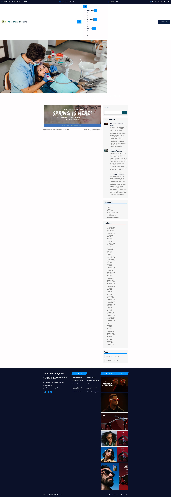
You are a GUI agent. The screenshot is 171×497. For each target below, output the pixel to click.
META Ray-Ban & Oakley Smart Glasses (117, 124)
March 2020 (110, 277)
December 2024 (111, 233)
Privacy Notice (124, 494)
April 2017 (109, 328)
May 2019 (109, 293)
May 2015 (109, 346)
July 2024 (109, 236)
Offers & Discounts (77, 377)
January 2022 (110, 254)
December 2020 (111, 267)
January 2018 (110, 314)
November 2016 (111, 336)
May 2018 (109, 309)
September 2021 (111, 261)
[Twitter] (48, 392)
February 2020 (110, 278)
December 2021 (111, 256)
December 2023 (111, 241)
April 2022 (109, 253)
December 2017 (111, 315)
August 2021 (110, 262)
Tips (108, 214)
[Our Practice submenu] (95, 10)
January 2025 (110, 232)
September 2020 (111, 272)
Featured (109, 210)
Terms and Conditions (114, 494)
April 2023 (109, 246)
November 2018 (111, 301)
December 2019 (111, 281)
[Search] (124, 112)
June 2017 (109, 325)
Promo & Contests (111, 212)
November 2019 (111, 283)
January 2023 (110, 248)
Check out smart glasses (93, 392)
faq (117, 356)
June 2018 (109, 307)
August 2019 (110, 288)
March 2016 (110, 342)
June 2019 (109, 291)
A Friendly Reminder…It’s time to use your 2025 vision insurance (117, 173)
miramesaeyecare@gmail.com (52, 388)
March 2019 (110, 296)
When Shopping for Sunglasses (92, 129)
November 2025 (111, 227)
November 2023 (111, 243)
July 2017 (109, 323)
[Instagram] (51, 392)
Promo (108, 360)
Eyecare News (76, 383)
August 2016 (110, 339)
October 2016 (110, 338)
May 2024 (109, 238)
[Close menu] (85, 6)
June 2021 (109, 264)
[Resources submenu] (94, 28)
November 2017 (111, 317)
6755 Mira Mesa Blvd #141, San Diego (54, 382)
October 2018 (110, 302)
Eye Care (109, 207)
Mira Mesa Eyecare (17, 21)
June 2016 (109, 341)
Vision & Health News (112, 217)
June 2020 (109, 273)
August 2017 (110, 322)
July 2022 (109, 251)
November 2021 (111, 257)
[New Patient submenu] (95, 19)
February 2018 (110, 312)
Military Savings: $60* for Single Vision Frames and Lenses (117, 150)
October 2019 (110, 285)
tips (116, 360)
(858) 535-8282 (49, 385)
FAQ (108, 209)
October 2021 (110, 259)
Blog (108, 206)
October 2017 (110, 318)
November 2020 (111, 269)
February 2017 (110, 331)
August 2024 (110, 235)
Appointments (164, 21)
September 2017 (111, 320)
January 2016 (110, 344)
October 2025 (110, 228)
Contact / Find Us (91, 377)
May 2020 (109, 275)
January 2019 (110, 297)
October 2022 (110, 249)
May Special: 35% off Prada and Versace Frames (56, 129)
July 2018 (109, 306)
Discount (109, 356)
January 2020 (110, 280)
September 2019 (111, 286)
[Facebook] (46, 392)
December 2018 (111, 299)
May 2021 (109, 265)
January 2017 (110, 333)
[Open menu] (79, 21)
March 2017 (110, 330)
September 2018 (111, 304)
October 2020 (110, 270)
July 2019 (109, 289)
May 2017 (109, 326)
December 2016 (111, 334)
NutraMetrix (79, 392)
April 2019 (109, 294)
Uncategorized (110, 215)
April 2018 (109, 310)
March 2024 (110, 240)
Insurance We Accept (78, 380)
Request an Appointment (93, 380)
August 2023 (110, 244)
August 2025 (110, 230)
